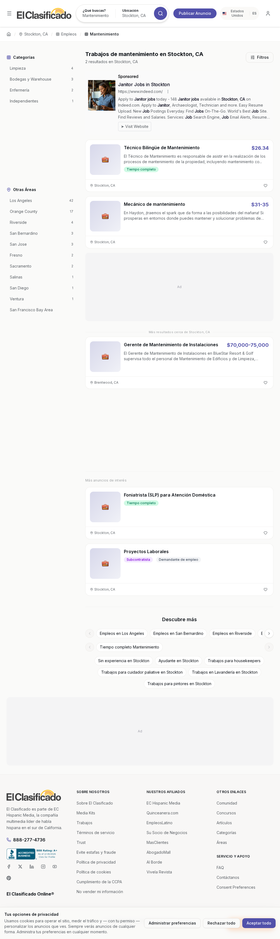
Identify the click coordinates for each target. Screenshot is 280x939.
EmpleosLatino (160, 822)
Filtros (263, 57)
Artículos (224, 822)
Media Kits (86, 813)
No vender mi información (100, 891)
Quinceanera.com (162, 813)
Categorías (226, 832)
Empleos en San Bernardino (178, 633)
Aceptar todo (259, 923)
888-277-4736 (29, 840)
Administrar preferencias (172, 923)
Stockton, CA (36, 34)
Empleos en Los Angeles (122, 633)
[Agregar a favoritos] (265, 185)
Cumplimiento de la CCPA (99, 881)
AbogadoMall (159, 852)
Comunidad (227, 803)
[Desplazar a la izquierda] (89, 633)
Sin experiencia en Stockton (123, 660)
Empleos (69, 34)
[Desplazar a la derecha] (269, 633)
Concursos (226, 813)
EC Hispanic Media (163, 803)
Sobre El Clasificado (95, 803)
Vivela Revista (159, 872)
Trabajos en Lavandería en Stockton (225, 672)
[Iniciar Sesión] (267, 13)
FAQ (220, 867)
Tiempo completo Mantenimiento (129, 647)
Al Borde (154, 862)
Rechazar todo (221, 923)
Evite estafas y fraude (96, 852)
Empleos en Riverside (232, 633)
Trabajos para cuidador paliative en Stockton (142, 672)
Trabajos (84, 822)
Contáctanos (228, 877)
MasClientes (157, 842)
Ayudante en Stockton (179, 660)
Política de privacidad (96, 862)
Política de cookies (94, 872)
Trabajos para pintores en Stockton (179, 683)
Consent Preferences (236, 887)
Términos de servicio (96, 832)
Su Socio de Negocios (167, 832)
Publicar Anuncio (195, 13)
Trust (81, 842)
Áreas (222, 842)
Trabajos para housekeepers (234, 660)
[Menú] (9, 13)
